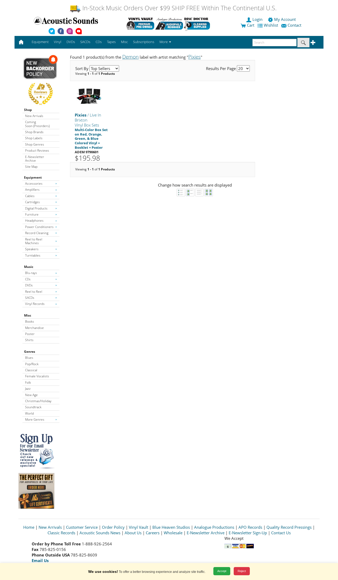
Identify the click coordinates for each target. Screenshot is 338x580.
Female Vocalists (37, 376)
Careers (152, 532)
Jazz (28, 388)
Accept (221, 571)
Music (28, 267)
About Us (133, 532)
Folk (28, 382)
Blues (29, 357)
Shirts (29, 340)
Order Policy (113, 527)
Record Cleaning (36, 233)
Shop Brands (34, 132)
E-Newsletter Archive (34, 159)
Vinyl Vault (138, 527)
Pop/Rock (32, 364)
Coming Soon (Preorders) (37, 124)
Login (257, 19)
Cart (250, 25)
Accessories (34, 183)
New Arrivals (34, 116)
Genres (29, 351)
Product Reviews (37, 150)
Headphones (34, 220)
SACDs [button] (85, 41)
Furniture (32, 214)
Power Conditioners (39, 227)
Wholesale (173, 532)
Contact (294, 25)
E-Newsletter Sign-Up (248, 532)
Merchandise (34, 328)
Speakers (32, 249)
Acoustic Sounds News (99, 532)
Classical (31, 370)
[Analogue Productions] (169, 23)
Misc (27, 315)
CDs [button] (99, 41)
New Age (31, 395)
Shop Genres (34, 144)
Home (28, 527)
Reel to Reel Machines (33, 241)
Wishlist (271, 25)
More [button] (163, 41)
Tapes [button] (111, 41)
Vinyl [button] (57, 41)
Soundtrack (33, 407)
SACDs (29, 297)
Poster (30, 334)
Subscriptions (143, 41)
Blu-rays (31, 273)
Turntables (32, 255)
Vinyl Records (35, 303)
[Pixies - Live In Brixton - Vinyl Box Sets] (89, 96)
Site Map (31, 166)
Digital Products (36, 208)
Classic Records (61, 532)
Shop (28, 110)
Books (29, 321)
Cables (30, 196)
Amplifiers (32, 189)
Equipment (33, 177)
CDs (28, 279)
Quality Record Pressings (289, 527)
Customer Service (82, 527)
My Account (285, 19)
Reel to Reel (33, 291)
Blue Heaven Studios (171, 527)
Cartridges (32, 202)
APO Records (250, 527)
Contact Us (281, 532)
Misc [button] (124, 41)
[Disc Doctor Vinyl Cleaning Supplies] (198, 23)
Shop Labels (34, 138)
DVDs (29, 285)
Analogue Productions (214, 527)
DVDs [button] (71, 41)
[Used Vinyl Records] (140, 23)
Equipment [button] (40, 41)
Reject (242, 571)
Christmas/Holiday (38, 401)
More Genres (34, 419)
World (29, 413)
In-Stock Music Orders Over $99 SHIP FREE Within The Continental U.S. (178, 8)
